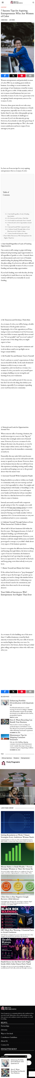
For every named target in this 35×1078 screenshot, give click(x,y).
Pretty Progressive (13, 762)
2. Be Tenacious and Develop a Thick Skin (17, 218)
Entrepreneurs (25, 758)
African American (7, 758)
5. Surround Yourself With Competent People (18, 227)
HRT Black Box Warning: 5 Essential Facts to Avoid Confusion (17, 931)
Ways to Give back (7, 1033)
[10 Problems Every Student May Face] (17, 778)
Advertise (4, 1030)
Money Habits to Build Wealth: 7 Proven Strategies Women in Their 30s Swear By (17, 868)
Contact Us (5, 1045)
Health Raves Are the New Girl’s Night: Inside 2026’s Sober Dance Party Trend (16, 963)
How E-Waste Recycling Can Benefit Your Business (21, 721)
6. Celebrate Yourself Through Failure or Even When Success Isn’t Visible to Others (18, 230)
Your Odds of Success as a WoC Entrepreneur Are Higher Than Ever (18, 237)
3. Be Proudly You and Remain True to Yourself (19, 220)
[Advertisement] (17, 149)
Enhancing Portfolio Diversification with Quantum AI (21, 703)
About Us (4, 1041)
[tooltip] (5, 75)
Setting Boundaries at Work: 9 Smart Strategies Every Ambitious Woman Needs (17, 836)
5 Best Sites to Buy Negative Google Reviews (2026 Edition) (14, 898)
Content (3, 7)
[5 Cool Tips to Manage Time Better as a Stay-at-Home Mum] (17, 796)
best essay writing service (18, 507)
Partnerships (5, 1026)
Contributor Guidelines (9, 1037)
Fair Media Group (28, 1076)
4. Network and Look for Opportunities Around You (19, 224)
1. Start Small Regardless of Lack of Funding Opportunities (18, 215)
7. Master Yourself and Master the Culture (17, 233)
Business (16, 758)
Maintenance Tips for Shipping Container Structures (18, 737)
